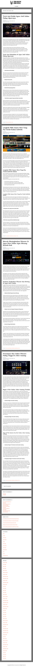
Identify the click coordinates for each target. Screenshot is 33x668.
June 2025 (4, 588)
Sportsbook (5, 549)
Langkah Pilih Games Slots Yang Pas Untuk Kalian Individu (15, 129)
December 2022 (5, 628)
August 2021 (5, 650)
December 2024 (5, 600)
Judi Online (9, 122)
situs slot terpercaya (6, 506)
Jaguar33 (4, 493)
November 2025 (5, 578)
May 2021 (4, 656)
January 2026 (5, 574)
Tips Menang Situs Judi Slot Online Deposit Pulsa (11, 518)
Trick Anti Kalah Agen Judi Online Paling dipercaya (16, 17)
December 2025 (5, 576)
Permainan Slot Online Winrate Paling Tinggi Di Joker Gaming (14, 355)
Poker (4, 541)
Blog (7, 122)
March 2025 (5, 594)
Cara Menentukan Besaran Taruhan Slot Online (10, 520)
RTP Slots (4, 543)
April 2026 (4, 568)
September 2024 (5, 606)
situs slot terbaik (5, 505)
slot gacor (4, 507)
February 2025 (5, 596)
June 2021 (4, 654)
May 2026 (4, 566)
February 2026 (5, 572)
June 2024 (4, 612)
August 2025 (5, 584)
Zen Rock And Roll (16, 2)
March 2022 (5, 638)
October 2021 (5, 646)
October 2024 (5, 604)
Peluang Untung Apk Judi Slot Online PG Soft (10, 524)
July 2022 (4, 636)
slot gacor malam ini (6, 508)
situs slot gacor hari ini (6, 503)
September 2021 (5, 648)
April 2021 (4, 658)
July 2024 (4, 610)
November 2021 (5, 644)
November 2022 (5, 630)
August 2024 (5, 608)
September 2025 (5, 582)
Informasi (4, 537)
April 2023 (4, 626)
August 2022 (5, 634)
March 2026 (5, 570)
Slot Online (11, 235)
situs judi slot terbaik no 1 (7, 501)
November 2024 (5, 602)
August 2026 (5, 562)
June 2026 (4, 564)
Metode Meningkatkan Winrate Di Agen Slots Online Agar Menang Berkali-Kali (16, 243)
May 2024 (4, 614)
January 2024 (5, 622)
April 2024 (4, 616)
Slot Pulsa (14, 235)
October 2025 (5, 580)
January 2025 (5, 598)
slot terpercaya (5, 511)
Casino (4, 535)
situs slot (4, 502)
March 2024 (5, 618)
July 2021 (4, 652)
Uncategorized (5, 555)
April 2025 (4, 592)
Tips (3, 551)
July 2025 (4, 586)
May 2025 (4, 590)
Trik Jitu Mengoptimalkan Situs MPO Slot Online (10, 526)
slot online (4, 509)
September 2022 (5, 632)
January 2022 (5, 642)
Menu (17, 6)
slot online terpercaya (6, 510)
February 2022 (5, 640)
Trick (12, 122)
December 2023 (5, 624)
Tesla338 (4, 494)
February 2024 (5, 620)
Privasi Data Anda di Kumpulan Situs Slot (9, 522)
